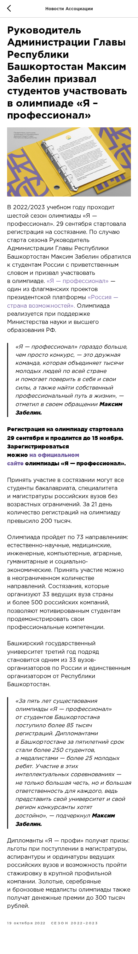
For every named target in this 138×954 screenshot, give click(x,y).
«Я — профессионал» (77, 281)
